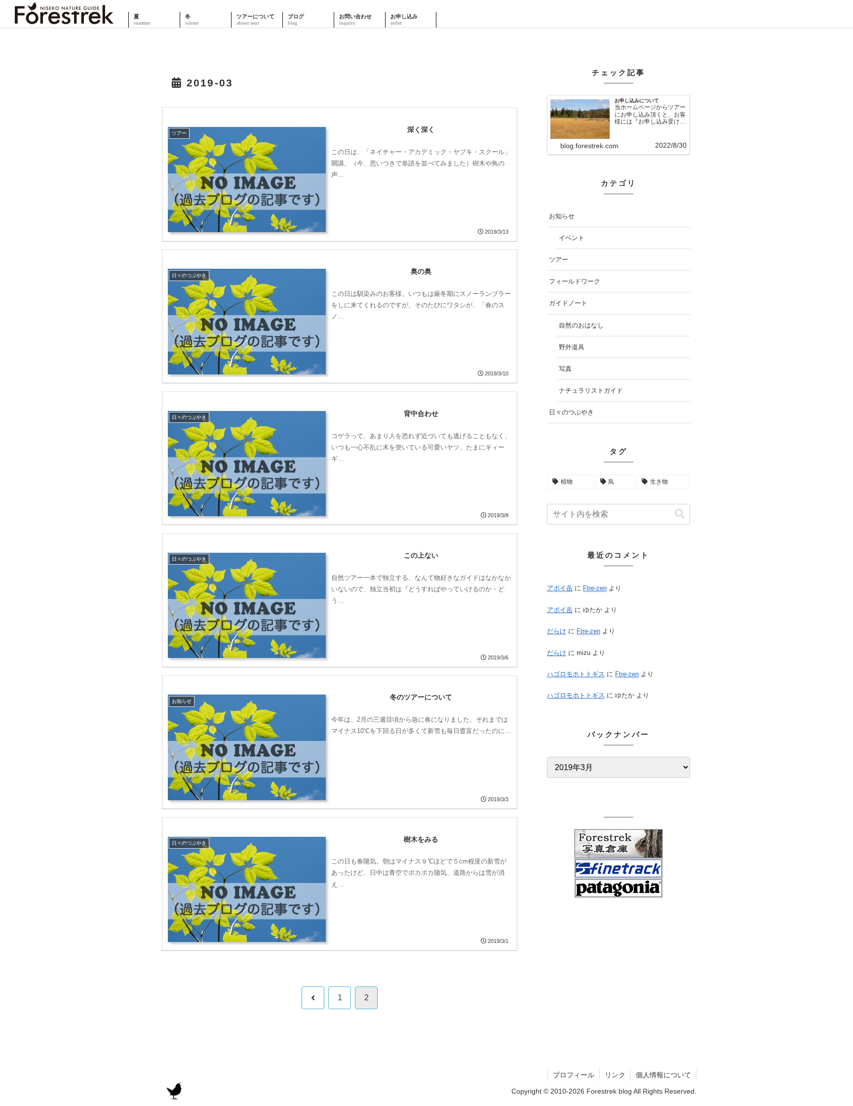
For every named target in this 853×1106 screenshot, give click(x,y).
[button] (680, 514)
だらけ (556, 631)
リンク (615, 1075)
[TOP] (64, 20)
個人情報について (663, 1075)
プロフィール (573, 1075)
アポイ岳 (560, 588)
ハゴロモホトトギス (576, 674)
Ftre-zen (595, 588)
